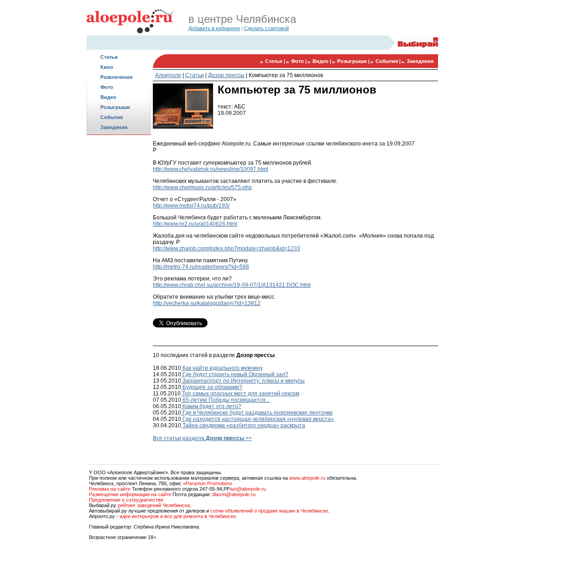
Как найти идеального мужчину (222, 368)
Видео (108, 97)
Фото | (299, 61)
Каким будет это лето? (211, 406)
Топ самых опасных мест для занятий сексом (240, 393)
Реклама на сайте (109, 489)
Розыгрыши (115, 107)
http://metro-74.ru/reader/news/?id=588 (201, 267)
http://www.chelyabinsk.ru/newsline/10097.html (210, 169)
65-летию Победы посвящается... (225, 400)
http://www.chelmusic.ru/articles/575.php (202, 187)
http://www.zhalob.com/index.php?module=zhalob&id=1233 (226, 248)
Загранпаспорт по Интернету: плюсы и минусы (243, 381)
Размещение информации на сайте (130, 494)
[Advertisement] (118, 281)
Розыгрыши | (354, 61)
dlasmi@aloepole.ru (234, 494)
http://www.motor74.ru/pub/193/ (191, 205)
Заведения (113, 127)
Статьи (109, 57)
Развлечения (116, 77)
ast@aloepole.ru (248, 489)
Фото (106, 87)
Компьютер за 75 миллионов (286, 75)
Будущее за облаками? (211, 387)
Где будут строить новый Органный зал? (234, 374)
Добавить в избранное (214, 28)
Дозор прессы (226, 75)
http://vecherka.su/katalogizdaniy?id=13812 (207, 303)
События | (388, 61)
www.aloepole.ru (307, 478)
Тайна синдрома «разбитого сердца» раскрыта (243, 425)
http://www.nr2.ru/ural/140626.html (195, 224)
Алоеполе (168, 75)
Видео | (323, 61)
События (111, 117)
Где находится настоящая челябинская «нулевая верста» (257, 419)
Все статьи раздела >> (202, 438)
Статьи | (276, 61)
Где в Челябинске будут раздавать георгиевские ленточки (257, 412)
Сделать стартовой (266, 28)
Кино (106, 67)
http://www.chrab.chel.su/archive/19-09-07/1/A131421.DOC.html (232, 285)
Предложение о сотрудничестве (126, 500)
